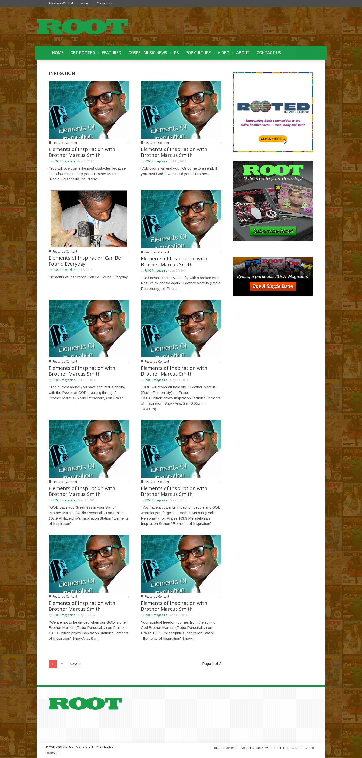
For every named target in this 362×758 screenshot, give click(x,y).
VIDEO (223, 52)
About (85, 3)
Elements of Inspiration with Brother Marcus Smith (82, 152)
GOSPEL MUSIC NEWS (147, 52)
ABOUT (243, 52)
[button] (308, 52)
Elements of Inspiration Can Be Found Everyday (85, 260)
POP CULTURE (198, 52)
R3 (176, 52)
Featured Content (65, 142)
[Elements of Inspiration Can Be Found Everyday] (89, 218)
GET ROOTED (82, 52)
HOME (58, 52)
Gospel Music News (254, 748)
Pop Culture (291, 748)
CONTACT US (269, 52)
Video (309, 748)
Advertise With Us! (61, 3)
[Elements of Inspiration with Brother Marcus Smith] (89, 109)
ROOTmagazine (64, 161)
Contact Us (104, 3)
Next (74, 664)
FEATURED (111, 52)
